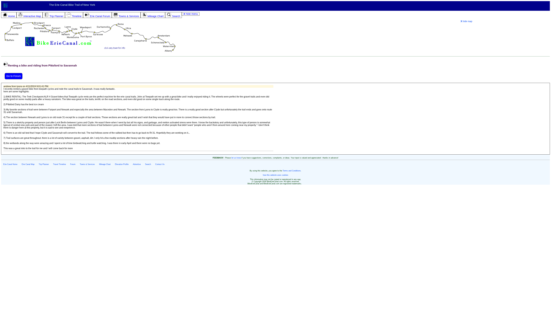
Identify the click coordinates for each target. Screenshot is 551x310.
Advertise (137, 164)
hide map (466, 21)
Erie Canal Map (28, 164)
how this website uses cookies (275, 175)
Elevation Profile (122, 164)
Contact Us (160, 164)
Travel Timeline (59, 164)
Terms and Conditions (292, 171)
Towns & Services (87, 164)
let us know (236, 158)
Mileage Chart (105, 164)
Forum (72, 164)
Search (148, 164)
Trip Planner (44, 164)
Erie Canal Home (10, 164)
